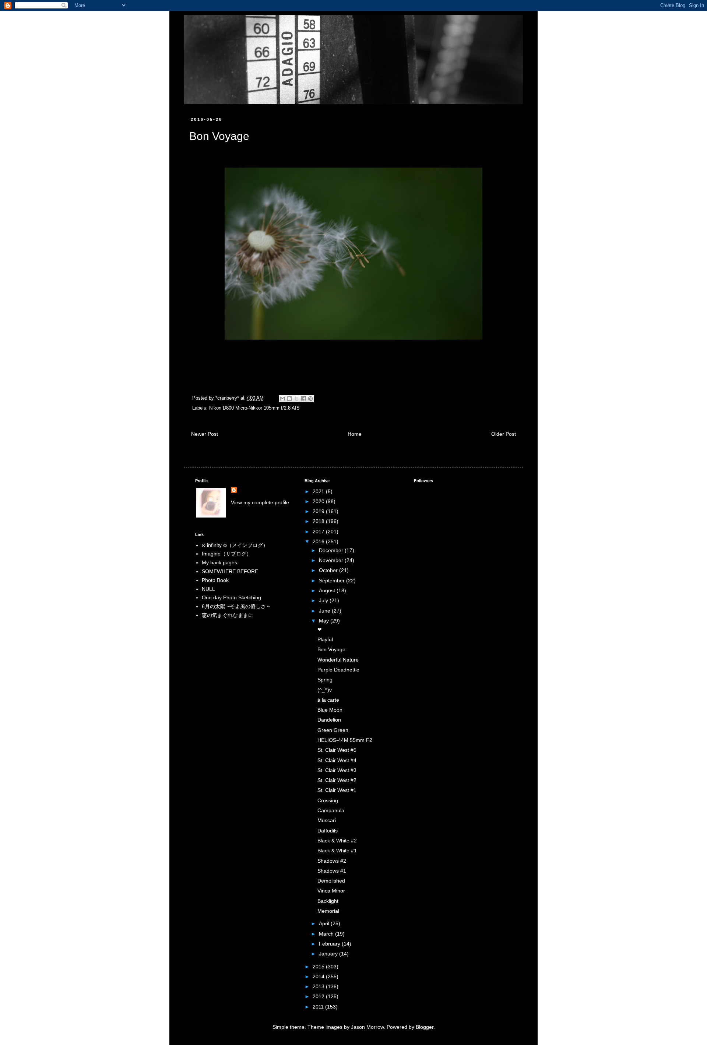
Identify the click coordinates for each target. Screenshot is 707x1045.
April (325, 923)
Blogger (424, 1027)
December (332, 550)
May (324, 621)
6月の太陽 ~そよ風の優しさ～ (236, 606)
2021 (319, 491)
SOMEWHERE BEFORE (230, 571)
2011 (319, 1007)
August (328, 590)
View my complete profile (260, 502)
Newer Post (204, 434)
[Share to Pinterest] (310, 398)
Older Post (503, 434)
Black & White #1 (337, 850)
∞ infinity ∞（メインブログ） (235, 545)
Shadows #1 (331, 871)
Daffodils (327, 831)
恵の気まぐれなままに (227, 615)
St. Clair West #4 (336, 760)
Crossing (327, 800)
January (329, 954)
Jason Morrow (367, 1027)
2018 (319, 521)
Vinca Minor (331, 891)
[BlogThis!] (289, 398)
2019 (319, 511)
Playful (325, 639)
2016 (319, 541)
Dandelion (329, 720)
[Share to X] (296, 398)
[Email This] (282, 398)
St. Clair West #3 (336, 770)
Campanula (330, 810)
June (325, 611)
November (332, 560)
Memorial (328, 911)
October (329, 570)
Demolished (331, 881)
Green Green (332, 730)
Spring (325, 680)
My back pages (219, 562)
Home (355, 434)
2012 (319, 996)
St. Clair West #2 (336, 780)
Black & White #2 (337, 841)
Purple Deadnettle (338, 670)
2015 (319, 966)
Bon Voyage (331, 649)
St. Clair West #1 (336, 790)
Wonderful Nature (338, 660)
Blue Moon (329, 710)
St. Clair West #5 (336, 750)
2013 (319, 986)
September (332, 580)
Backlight (327, 901)
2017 (319, 531)
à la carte (328, 700)
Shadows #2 (331, 861)
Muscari (326, 820)
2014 (319, 976)
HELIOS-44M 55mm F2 (344, 740)
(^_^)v (324, 690)
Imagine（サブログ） (227, 554)
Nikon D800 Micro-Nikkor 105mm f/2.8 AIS (254, 408)
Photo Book (215, 580)
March (327, 934)
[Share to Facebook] (303, 398)
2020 (319, 501)
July (324, 600)
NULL (208, 589)
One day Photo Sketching (231, 597)
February (330, 944)
